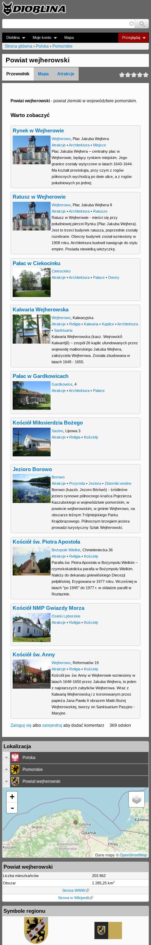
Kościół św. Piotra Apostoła (46, 542)
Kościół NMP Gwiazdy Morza (48, 608)
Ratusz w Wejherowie (39, 197)
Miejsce (99, 145)
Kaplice (108, 324)
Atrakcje (65, 73)
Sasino (57, 431)
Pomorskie (62, 46)
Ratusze (100, 211)
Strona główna (18, 46)
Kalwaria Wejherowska (40, 309)
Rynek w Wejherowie (38, 130)
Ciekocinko (61, 271)
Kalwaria (91, 324)
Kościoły (91, 437)
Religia (74, 324)
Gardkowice (62, 384)
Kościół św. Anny (34, 654)
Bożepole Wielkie (66, 550)
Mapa (69, 37)
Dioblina (11, 37)
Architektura (79, 145)
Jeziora (94, 483)
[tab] (75, 758)
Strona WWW (73, 890)
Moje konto (39, 37)
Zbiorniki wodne (118, 483)
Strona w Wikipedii (73, 898)
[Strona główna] (34, 8)
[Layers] (136, 799)
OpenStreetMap (133, 854)
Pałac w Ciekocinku (36, 263)
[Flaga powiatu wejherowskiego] (108, 938)
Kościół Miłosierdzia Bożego (48, 423)
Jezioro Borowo (32, 469)
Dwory (113, 277)
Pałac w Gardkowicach (40, 376)
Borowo (58, 477)
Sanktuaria (63, 330)
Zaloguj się (21, 725)
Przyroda (77, 483)
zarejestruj (52, 725)
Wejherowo (61, 139)
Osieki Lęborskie (66, 616)
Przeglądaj (129, 37)
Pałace (99, 277)
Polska (42, 46)
